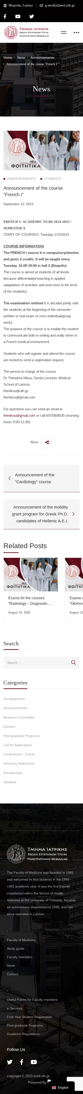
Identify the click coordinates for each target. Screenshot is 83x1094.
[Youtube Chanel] (34, 1062)
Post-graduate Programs (21, 736)
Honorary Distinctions (19, 763)
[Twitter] (9, 1062)
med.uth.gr (41, 1076)
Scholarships (12, 773)
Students (9, 782)
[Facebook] (21, 1062)
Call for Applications (17, 745)
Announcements (42, 57)
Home (7, 57)
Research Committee (18, 717)
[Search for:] (41, 662)
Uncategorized (14, 699)
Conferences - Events (19, 754)
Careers (9, 726)
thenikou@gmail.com (19, 415)
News (21, 57)
